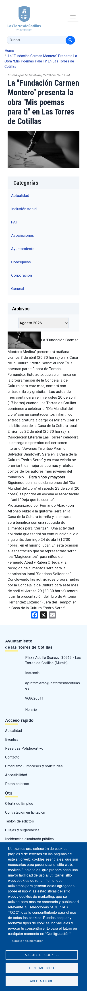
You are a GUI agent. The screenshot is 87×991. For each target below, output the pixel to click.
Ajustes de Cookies (41, 954)
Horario (31, 710)
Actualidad (20, 195)
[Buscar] (70, 40)
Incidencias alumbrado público (29, 839)
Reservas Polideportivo (24, 748)
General (17, 288)
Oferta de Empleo (19, 803)
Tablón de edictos (19, 821)
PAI (14, 222)
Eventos (11, 739)
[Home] (20, 17)
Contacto (12, 757)
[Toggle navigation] (73, 17)
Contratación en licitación (25, 812)
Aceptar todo (42, 981)
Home (9, 50)
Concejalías (21, 262)
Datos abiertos (17, 784)
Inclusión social (24, 209)
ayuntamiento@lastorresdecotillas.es (53, 685)
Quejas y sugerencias (22, 830)
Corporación (21, 275)
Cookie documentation (27, 941)
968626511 (34, 698)
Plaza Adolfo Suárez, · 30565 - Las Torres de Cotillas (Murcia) (53, 660)
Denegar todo (41, 968)
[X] (43, 615)
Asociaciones (22, 235)
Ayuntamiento (23, 248)
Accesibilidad (16, 775)
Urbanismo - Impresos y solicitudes (34, 766)
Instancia (32, 673)
